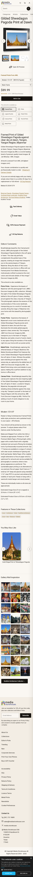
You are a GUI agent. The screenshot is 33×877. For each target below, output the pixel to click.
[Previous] (3, 41)
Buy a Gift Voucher (7, 761)
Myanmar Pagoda (6, 193)
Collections (24, 14)
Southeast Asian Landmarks (9, 195)
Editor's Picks (6, 740)
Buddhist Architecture (24, 513)
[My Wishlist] (20, 3)
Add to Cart (16, 98)
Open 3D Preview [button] (18, 67)
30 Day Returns (25, 181)
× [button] (31, 858)
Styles (15, 513)
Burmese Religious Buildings (17, 197)
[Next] (29, 41)
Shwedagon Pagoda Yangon (20, 193)
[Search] (28, 8)
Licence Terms (6, 793)
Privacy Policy (6, 777)
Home (3, 513)
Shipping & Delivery (7, 785)
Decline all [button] (24, 873)
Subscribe (25, 715)
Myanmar (12, 516)
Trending (4, 744)
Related (18, 516)
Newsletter (5, 801)
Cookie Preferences (8, 805)
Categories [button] (6, 14)
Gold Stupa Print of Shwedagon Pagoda (16, 562)
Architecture (9, 513)
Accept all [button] (8, 873)
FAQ (2, 773)
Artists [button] (15, 14)
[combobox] (14, 8)
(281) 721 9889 (8, 817)
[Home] (7, 2)
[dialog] (16, 866)
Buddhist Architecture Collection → (14, 681)
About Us (4, 732)
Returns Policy (6, 781)
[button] (16, 870)
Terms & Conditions (8, 789)
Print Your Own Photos (9, 757)
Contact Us (5, 813)
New (2, 749)
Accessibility (5, 769)
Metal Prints (5, 797)
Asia (7, 516)
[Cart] (25, 3)
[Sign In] (29, 3)
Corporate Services (8, 753)
